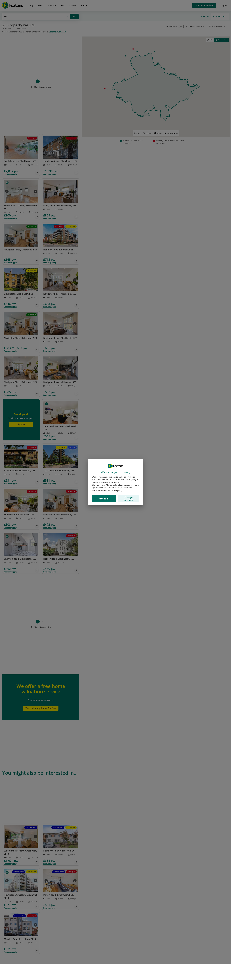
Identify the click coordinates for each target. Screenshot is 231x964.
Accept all (104, 498)
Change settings (128, 498)
